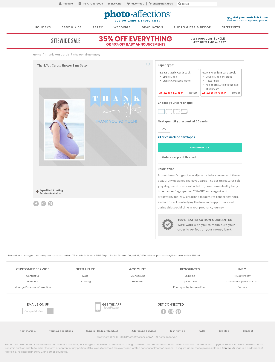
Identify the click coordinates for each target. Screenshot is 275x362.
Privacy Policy (242, 276)
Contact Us (32, 276)
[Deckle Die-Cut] (177, 112)
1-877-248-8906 (93, 3)
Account (68, 3)
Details (193, 92)
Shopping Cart (163, 3)
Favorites (137, 3)
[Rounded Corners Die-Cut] (169, 112)
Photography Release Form (190, 287)
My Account (138, 276)
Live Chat (117, 3)
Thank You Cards (57, 54)
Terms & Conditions (61, 331)
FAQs (85, 276)
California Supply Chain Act (242, 281)
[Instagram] (171, 311)
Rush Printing (177, 331)
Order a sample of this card (179, 157)
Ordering (85, 281)
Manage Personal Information (33, 287)
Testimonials (28, 331)
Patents (242, 287)
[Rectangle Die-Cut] (161, 112)
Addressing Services (144, 331)
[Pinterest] (178, 311)
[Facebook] (163, 311)
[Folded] (184, 111)
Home (37, 54)
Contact (248, 331)
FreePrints (231, 27)
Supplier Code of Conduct (102, 331)
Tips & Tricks (190, 281)
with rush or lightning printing (250, 19)
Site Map (224, 331)
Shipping (190, 276)
